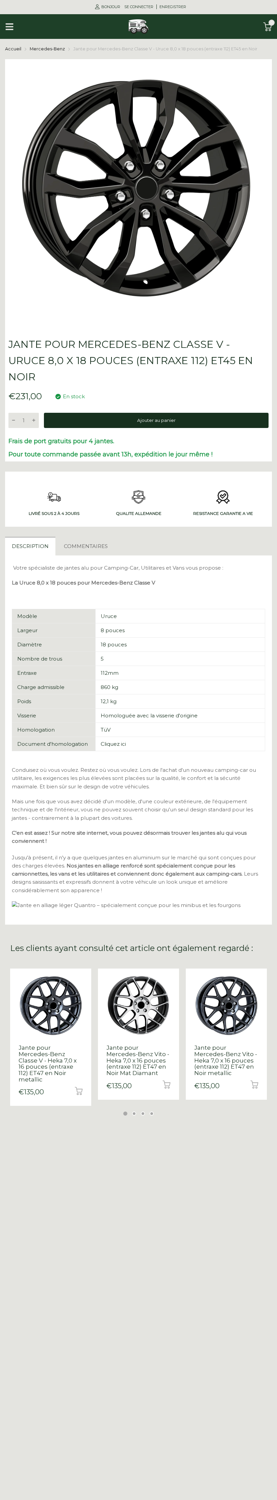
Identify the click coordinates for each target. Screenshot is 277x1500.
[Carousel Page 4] (152, 1114)
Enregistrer (172, 6)
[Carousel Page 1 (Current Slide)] (125, 1114)
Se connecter (139, 6)
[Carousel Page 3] (143, 1114)
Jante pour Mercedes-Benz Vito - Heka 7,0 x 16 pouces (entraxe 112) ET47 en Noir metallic (225, 1060)
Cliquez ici (113, 744)
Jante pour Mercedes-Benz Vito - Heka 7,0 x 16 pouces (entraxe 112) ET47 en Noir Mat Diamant (137, 1060)
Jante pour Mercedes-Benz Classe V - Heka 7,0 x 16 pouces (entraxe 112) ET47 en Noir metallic (48, 1063)
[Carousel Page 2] (134, 1114)
